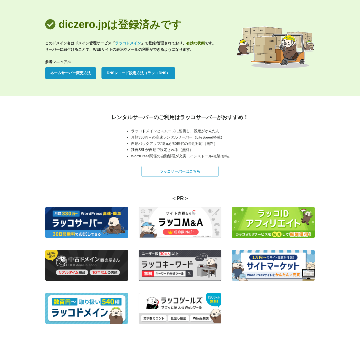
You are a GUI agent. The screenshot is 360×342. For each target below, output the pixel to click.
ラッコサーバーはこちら (180, 171)
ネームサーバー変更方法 (70, 73)
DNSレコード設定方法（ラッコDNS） (138, 73)
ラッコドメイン (128, 43)
